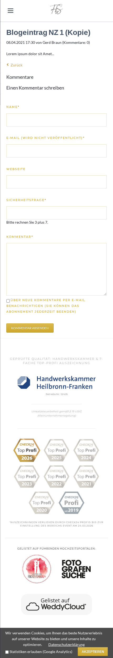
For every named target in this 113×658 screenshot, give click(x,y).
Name (19, 107)
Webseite (15, 169)
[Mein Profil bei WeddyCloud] (56, 604)
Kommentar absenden (30, 328)
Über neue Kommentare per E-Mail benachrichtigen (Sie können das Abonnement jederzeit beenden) (45, 305)
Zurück (16, 65)
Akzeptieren (93, 652)
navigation (10, 11)
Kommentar (19, 237)
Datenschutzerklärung (66, 644)
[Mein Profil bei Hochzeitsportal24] (36, 569)
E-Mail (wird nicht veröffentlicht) (45, 138)
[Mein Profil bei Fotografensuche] (76, 569)
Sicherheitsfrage (26, 200)
